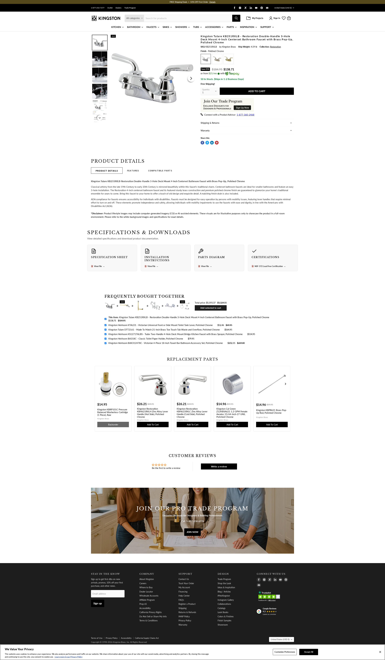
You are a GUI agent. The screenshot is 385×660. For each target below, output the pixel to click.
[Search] (236, 18)
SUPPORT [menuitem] (265, 27)
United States (283, 8)
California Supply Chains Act (147, 638)
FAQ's (181, 600)
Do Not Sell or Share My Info (153, 616)
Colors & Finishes (226, 616)
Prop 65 (143, 604)
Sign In (276, 18)
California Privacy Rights (150, 612)
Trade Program (130, 8)
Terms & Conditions (148, 620)
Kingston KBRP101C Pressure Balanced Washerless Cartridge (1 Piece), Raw (112, 412)
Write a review (219, 466)
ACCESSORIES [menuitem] (212, 27)
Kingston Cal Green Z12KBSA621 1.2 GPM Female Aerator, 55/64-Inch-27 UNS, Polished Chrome (231, 412)
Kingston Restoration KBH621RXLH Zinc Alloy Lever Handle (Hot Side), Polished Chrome (152, 412)
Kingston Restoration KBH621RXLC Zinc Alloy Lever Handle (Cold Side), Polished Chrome (192, 412)
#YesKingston (224, 595)
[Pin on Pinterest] (217, 142)
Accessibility (145, 608)
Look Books (223, 612)
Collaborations (224, 604)
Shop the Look (224, 583)
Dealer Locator (146, 591)
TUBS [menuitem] (196, 27)
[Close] (380, 652)
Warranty (183, 624)
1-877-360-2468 (245, 114)
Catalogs (221, 608)
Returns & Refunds (187, 612)
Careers (142, 583)
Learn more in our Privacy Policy (68, 657)
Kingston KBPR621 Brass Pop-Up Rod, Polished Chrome (271, 411)
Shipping (182, 608)
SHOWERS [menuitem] (181, 27)
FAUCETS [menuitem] (151, 27)
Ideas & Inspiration (226, 587)
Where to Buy (145, 587)
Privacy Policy (185, 620)
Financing (183, 591)
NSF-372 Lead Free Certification (270, 266)
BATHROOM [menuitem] (133, 27)
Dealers (118, 8)
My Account (184, 587)
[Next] (191, 78)
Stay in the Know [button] (105, 574)
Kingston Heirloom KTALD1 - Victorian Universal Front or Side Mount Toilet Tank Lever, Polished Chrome (160, 325)
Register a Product (187, 604)
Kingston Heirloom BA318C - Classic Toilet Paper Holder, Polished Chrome (145, 338)
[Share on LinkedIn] (212, 142)
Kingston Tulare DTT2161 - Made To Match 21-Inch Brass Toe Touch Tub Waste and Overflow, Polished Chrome (164, 329)
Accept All (308, 652)
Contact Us (184, 579)
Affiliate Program (147, 600)
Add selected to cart (210, 308)
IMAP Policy (184, 616)
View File (99, 266)
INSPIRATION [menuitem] (247, 27)
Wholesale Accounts (148, 595)
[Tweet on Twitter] (207, 142)
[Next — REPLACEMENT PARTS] (285, 384)
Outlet (109, 8)
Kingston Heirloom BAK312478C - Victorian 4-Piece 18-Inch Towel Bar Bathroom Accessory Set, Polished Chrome (165, 343)
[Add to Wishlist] (190, 37)
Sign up (97, 603)
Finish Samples (224, 620)
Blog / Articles (224, 591)
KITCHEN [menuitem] (116, 27)
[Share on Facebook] (202, 142)
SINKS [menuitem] (166, 27)
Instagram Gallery (226, 600)
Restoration (275, 46)
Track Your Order (186, 583)
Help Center (184, 595)
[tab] (107, 170)
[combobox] (188, 18)
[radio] (206, 59)
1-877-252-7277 (97, 8)
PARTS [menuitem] (230, 27)
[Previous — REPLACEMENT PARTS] (99, 384)
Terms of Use (96, 638)
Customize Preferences (284, 652)
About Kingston (146, 579)
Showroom (223, 624)
